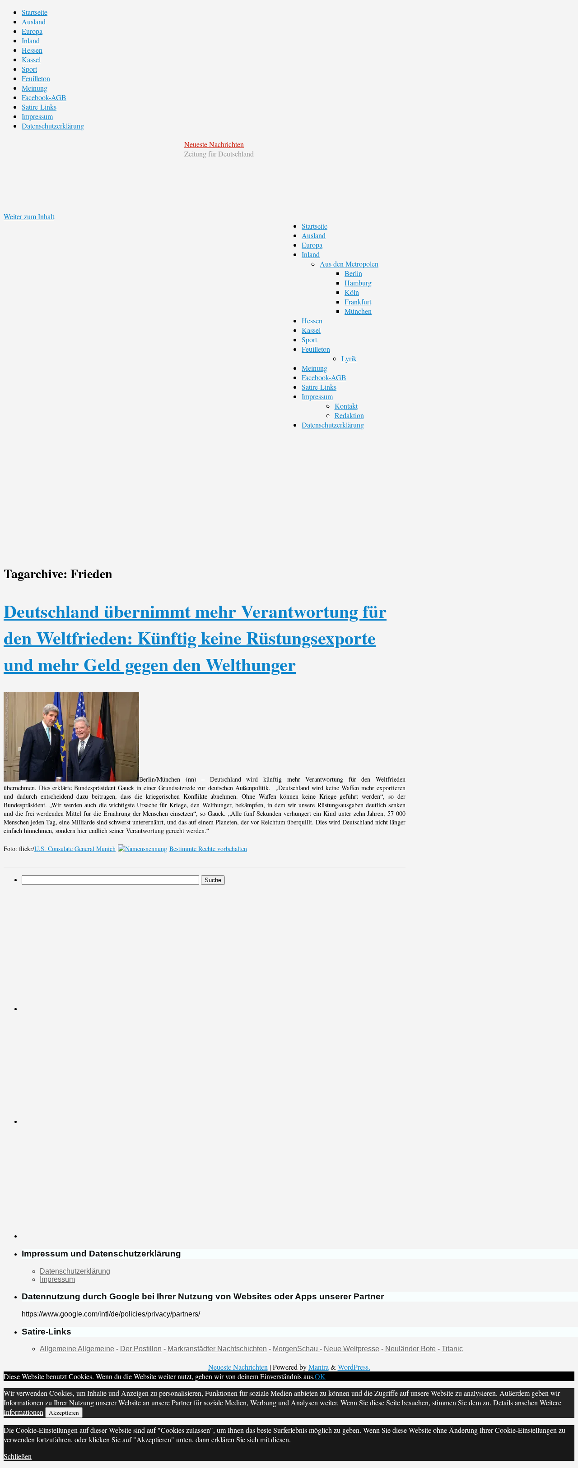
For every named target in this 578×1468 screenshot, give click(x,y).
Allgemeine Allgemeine (77, 1349)
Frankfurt (358, 301)
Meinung (34, 87)
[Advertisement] (125, 948)
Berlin (353, 273)
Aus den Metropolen (349, 263)
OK (320, 1376)
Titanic (452, 1349)
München (358, 311)
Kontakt (346, 405)
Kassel (31, 59)
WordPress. (354, 1366)
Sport (29, 69)
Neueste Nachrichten (214, 144)
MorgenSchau (296, 1349)
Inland (31, 40)
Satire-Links (39, 106)
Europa (32, 31)
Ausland (34, 21)
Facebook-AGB (44, 97)
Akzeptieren (64, 1412)
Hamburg (358, 282)
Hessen (32, 50)
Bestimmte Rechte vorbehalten (208, 848)
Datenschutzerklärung (53, 125)
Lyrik (349, 358)
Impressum (37, 116)
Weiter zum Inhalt (29, 216)
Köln (352, 292)
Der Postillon (141, 1349)
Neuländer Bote (410, 1349)
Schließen (18, 1456)
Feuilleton (36, 78)
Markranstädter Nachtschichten (217, 1349)
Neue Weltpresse (351, 1349)
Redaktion (349, 415)
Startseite (34, 12)
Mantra (318, 1366)
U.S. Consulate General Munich (75, 848)
